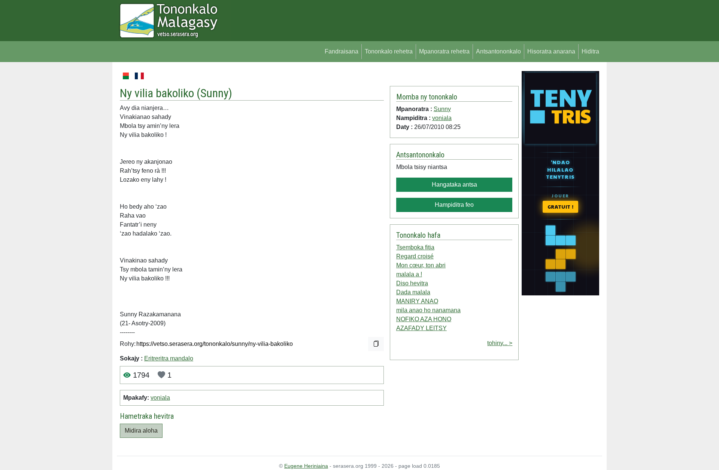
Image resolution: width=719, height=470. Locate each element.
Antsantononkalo (498, 51)
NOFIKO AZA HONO (423, 319)
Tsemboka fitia (415, 247)
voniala (160, 397)
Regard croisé (415, 256)
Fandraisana (341, 51)
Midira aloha (141, 430)
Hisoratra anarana (551, 51)
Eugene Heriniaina (306, 466)
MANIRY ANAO (417, 301)
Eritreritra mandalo (168, 358)
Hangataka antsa (454, 184)
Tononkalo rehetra (389, 51)
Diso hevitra (412, 283)
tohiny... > (499, 343)
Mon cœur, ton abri (421, 265)
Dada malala (413, 292)
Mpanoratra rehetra (444, 51)
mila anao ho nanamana (428, 310)
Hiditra (590, 51)
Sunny (214, 93)
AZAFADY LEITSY (421, 328)
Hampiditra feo (454, 205)
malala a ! (409, 274)
